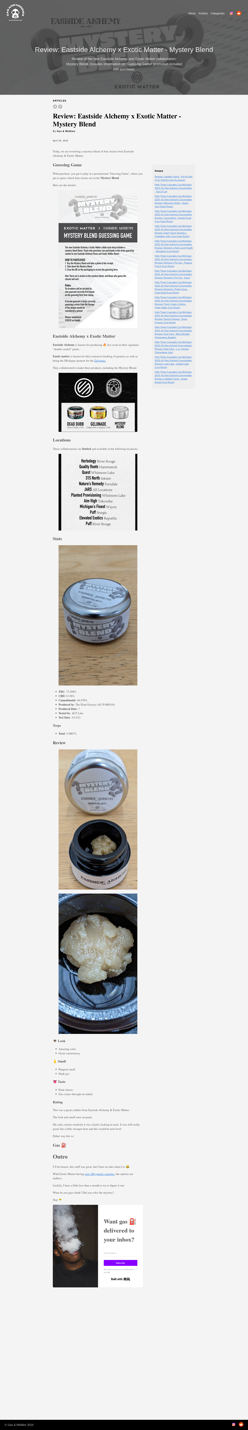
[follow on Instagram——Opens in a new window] (232, 13)
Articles (203, 13)
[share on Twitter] (55, 106)
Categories (217, 13)
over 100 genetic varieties (100, 1174)
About (192, 13)
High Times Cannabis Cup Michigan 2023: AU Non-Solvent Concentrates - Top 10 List (173, 188)
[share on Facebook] (60, 106)
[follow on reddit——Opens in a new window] (240, 13)
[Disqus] (98, 1346)
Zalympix (100, 360)
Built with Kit (120, 1279)
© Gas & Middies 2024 (19, 1424)
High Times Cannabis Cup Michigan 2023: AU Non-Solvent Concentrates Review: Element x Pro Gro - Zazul (173, 274)
